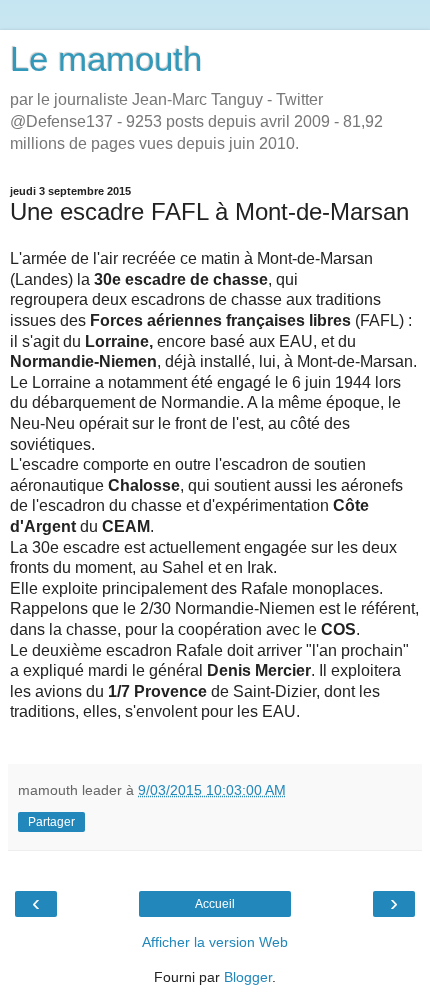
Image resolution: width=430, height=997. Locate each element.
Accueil (215, 904)
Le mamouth (106, 59)
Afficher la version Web (215, 942)
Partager (51, 822)
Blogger (248, 977)
